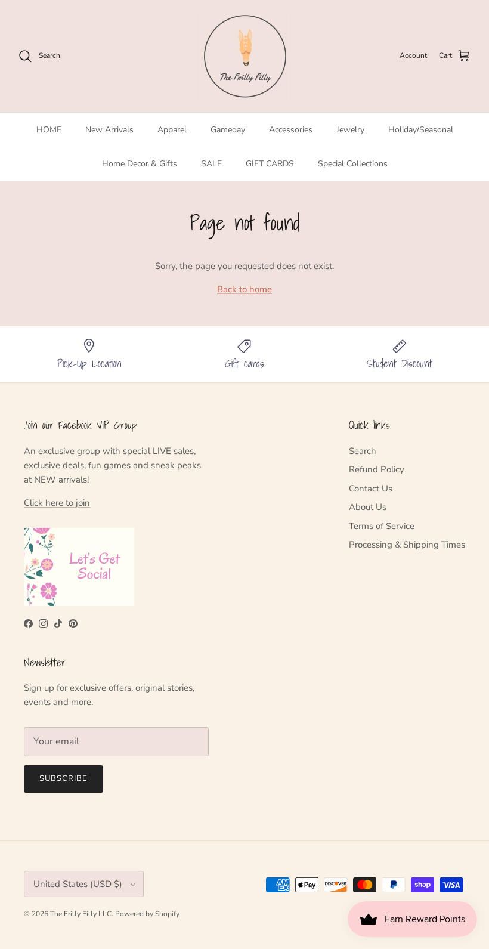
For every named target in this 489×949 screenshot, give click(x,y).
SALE (211, 163)
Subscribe (63, 778)
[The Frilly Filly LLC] (244, 56)
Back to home (244, 289)
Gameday (228, 129)
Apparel (172, 129)
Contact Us (370, 488)
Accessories (290, 129)
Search (362, 451)
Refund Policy (376, 469)
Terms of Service (381, 526)
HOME (48, 129)
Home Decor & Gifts (139, 163)
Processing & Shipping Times (407, 545)
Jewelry (350, 129)
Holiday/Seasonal (420, 129)
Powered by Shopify (147, 914)
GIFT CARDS (270, 163)
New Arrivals (109, 129)
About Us (367, 507)
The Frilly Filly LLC (81, 914)
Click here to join (57, 503)
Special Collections (353, 163)
